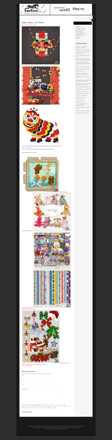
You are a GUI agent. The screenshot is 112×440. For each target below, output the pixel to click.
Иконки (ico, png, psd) (80, 29)
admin (34, 24)
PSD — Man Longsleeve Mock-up (83, 87)
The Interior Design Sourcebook (83, 110)
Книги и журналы (80, 31)
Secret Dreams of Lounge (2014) (83, 93)
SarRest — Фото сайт (46, 426)
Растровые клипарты (80, 34)
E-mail (23, 380)
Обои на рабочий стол (81, 33)
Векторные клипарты (80, 28)
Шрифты (78, 38)
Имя (23, 375)
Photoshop (78, 26)
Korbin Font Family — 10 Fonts (82, 113)
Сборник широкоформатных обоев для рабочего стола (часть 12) (83, 63)
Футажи (77, 37)
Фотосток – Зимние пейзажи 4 (83, 49)
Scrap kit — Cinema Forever (82, 95)
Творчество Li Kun (80, 71)
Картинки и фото (79, 30)
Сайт (23, 384)
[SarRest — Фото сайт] (34, 14)
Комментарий (25, 389)
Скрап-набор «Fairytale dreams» (83, 69)
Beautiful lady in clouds (81, 97)
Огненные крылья (80, 99)
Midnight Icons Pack (80, 101)
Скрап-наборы (29, 365)
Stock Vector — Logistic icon (82, 91)
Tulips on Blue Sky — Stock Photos (83, 89)
